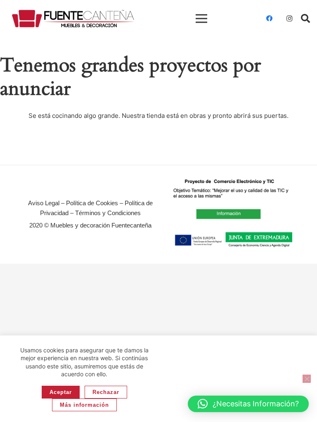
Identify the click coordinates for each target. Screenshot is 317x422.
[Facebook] (269, 18)
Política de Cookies (92, 202)
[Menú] (201, 18)
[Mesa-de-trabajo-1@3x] (73, 18)
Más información (84, 405)
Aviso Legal (43, 202)
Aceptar (61, 392)
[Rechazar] (307, 379)
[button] (305, 18)
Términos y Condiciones (108, 212)
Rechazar (105, 392)
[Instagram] (289, 18)
